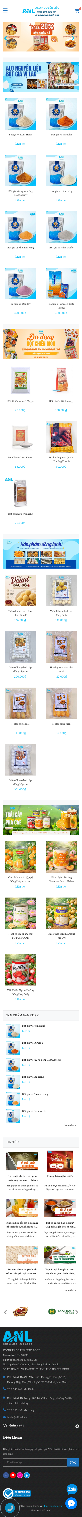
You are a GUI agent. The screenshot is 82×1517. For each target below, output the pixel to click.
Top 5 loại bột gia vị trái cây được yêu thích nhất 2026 (59, 1272)
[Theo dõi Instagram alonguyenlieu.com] (20, 1475)
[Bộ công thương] (17, 1493)
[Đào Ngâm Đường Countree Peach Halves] (61, 857)
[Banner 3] (41, 553)
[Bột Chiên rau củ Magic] (20, 380)
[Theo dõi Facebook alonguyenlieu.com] (6, 1475)
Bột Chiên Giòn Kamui (20, 457)
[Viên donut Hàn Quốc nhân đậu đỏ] (20, 590)
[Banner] (41, 77)
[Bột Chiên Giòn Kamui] (20, 437)
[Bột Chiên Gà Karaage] (61, 380)
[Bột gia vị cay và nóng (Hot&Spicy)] (20, 170)
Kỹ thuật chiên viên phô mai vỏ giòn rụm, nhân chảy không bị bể (22, 1178)
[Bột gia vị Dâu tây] (20, 283)
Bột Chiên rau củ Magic (20, 401)
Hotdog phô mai (21, 724)
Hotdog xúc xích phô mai (61, 669)
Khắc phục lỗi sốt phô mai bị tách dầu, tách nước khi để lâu (22, 1225)
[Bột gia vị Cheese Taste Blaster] (61, 283)
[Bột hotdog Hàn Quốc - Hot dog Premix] (61, 437)
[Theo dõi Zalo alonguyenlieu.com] (27, 1475)
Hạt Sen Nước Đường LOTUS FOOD (21, 936)
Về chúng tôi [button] (13, 1425)
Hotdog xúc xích (61, 724)
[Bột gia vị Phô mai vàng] (20, 227)
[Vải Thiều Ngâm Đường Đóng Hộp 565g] (20, 970)
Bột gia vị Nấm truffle (61, 247)
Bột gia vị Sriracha (61, 134)
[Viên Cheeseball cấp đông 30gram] (20, 760)
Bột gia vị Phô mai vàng (20, 247)
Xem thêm (70, 1125)
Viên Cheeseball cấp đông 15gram (20, 669)
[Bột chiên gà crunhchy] (20, 493)
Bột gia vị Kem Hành (20, 134)
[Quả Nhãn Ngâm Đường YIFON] (61, 913)
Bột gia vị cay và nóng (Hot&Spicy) (20, 193)
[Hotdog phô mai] (20, 703)
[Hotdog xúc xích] (61, 703)
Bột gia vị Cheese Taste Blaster (61, 306)
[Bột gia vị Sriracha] (61, 114)
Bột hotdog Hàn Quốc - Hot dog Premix (61, 459)
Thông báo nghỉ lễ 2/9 (60, 1176)
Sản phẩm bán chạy (22, 1015)
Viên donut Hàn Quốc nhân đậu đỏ (20, 613)
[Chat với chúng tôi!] (71, 1503)
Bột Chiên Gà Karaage (61, 401)
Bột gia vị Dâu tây (20, 304)
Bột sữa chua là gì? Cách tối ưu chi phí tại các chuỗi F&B (22, 1272)
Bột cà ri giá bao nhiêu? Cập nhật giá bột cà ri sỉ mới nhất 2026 (60, 1225)
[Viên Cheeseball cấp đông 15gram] (20, 647)
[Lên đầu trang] (70, 1477)
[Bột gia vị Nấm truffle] (61, 227)
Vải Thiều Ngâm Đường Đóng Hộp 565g (20, 992)
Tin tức (12, 1142)
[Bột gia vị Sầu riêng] (61, 170)
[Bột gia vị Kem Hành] (20, 114)
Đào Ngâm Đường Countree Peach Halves (61, 879)
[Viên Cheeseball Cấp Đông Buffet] (61, 590)
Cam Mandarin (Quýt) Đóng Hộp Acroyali (20, 879)
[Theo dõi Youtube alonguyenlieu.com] (13, 1475)
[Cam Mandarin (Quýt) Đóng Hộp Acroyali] (20, 857)
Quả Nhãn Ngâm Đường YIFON (61, 936)
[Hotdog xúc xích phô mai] (61, 647)
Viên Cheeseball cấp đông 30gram (20, 782)
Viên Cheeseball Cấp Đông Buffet (61, 613)
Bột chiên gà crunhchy (20, 514)
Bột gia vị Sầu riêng (61, 191)
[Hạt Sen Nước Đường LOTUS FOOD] (20, 913)
